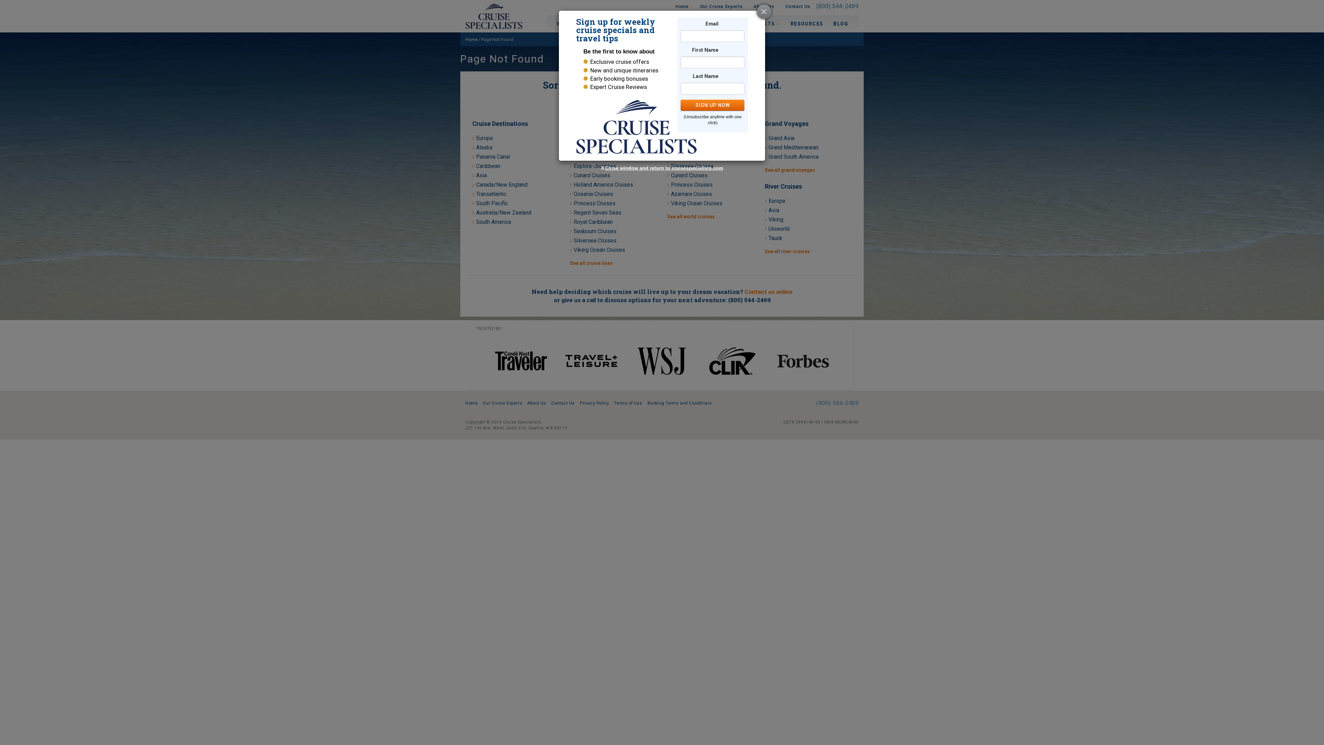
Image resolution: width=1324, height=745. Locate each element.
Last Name (706, 76)
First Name (705, 50)
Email (712, 24)
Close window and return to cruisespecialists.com (664, 168)
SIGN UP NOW (712, 105)
